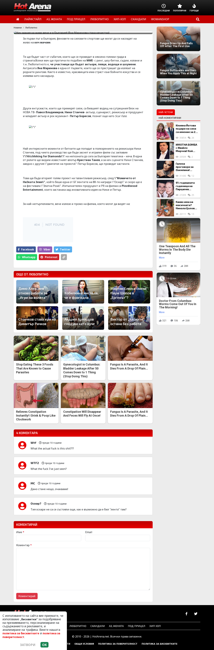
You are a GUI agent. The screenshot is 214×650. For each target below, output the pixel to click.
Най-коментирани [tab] (170, 117)
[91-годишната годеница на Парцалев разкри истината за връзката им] (165, 188)
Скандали (97, 625)
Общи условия (84, 643)
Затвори (27, 644)
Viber (46, 249)
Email (88, 532)
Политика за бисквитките (159, 643)
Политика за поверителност (117, 643)
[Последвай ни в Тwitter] (195, 614)
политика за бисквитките (21, 633)
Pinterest (51, 257)
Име (20, 532)
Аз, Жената (116, 625)
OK (44, 644)
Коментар (24, 545)
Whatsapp (28, 257)
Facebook (27, 249)
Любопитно (31, 27)
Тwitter (65, 249)
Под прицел (136, 625)
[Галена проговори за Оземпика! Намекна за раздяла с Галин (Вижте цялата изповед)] (165, 169)
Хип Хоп (155, 625)
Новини (18, 27)
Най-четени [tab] (166, 112)
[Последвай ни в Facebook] (186, 614)
